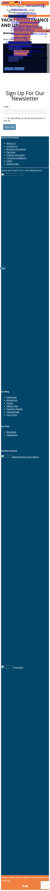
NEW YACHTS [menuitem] (35, 50)
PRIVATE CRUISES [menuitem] (20, 33)
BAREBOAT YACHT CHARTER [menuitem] (25, 22)
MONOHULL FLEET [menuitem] (26, 18)
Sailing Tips (12, 406)
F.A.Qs (9, 160)
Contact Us (11, 146)
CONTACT (13, 60)
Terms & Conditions (16, 158)
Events (9, 403)
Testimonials (12, 412)
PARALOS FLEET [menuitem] (19, 9)
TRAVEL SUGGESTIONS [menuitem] (17, 42)
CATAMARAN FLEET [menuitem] (27, 13)
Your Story (11, 414)
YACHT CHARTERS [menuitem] (35, 5)
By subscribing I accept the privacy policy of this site (24, 119)
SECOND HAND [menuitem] (19, 50)
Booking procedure (16, 149)
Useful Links (12, 163)
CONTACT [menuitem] (27, 55)
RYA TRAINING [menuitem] (13, 55)
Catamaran (11, 434)
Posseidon (18, 667)
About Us (11, 143)
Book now (19, 68)
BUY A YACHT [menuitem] (37, 46)
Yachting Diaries (14, 409)
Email (6, 106)
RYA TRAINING (15, 57)
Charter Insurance (15, 155)
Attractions (11, 400)
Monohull (11, 432)
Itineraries (11, 397)
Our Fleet (9, 68)
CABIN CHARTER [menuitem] (38, 33)
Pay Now (10, 152)
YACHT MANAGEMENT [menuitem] (17, 46)
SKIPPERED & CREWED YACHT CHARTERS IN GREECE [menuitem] (26, 28)
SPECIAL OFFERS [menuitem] (19, 38)
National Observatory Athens (25, 457)
